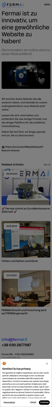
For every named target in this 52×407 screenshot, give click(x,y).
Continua (44, 402)
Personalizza (9, 402)
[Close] (47, 363)
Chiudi (33, 402)
